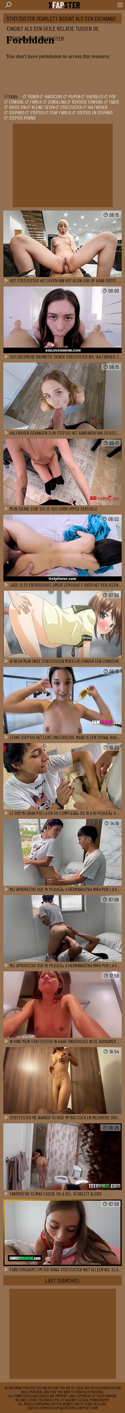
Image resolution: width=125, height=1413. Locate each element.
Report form (88, 1407)
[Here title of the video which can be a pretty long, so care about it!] (62, 244)
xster (64, 5)
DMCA (74, 1407)
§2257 (64, 1407)
